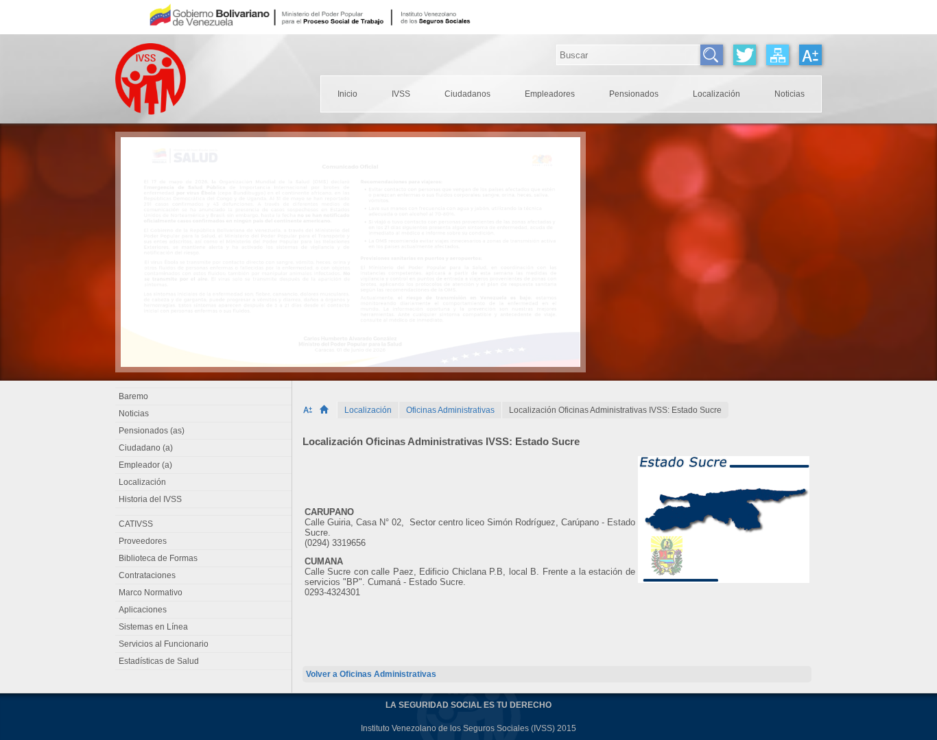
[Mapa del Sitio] (777, 55)
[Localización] (368, 410)
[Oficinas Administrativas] (450, 410)
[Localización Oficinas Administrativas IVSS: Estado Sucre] (615, 410)
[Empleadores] (550, 93)
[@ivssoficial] (744, 55)
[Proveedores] (203, 541)
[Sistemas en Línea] (203, 627)
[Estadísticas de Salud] (203, 661)
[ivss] (401, 93)
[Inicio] (328, 409)
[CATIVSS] (203, 524)
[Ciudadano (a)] (203, 448)
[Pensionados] (634, 93)
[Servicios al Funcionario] (203, 644)
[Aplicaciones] (203, 609)
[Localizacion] (716, 93)
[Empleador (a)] (203, 465)
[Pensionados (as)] (203, 430)
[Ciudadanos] (467, 93)
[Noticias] (789, 93)
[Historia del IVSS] (203, 499)
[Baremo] (203, 396)
